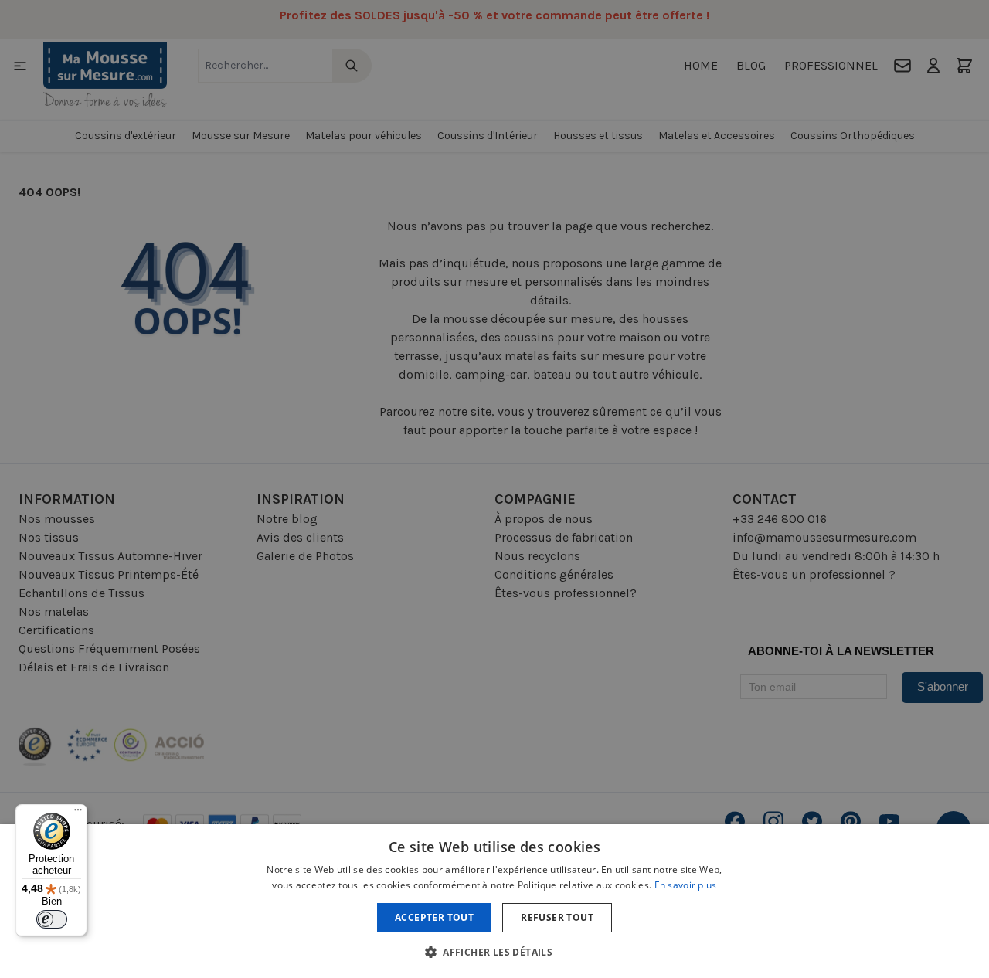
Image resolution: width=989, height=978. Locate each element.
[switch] (51, 919)
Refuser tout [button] (557, 917)
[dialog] (494, 489)
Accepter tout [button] (434, 917)
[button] (494, 951)
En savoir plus (685, 884)
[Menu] (78, 813)
